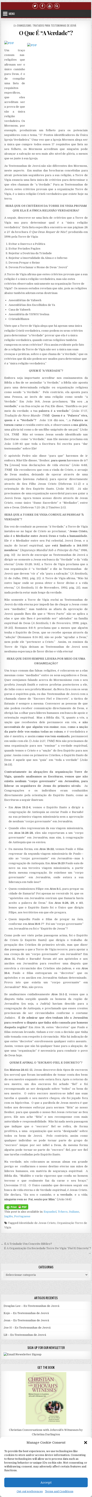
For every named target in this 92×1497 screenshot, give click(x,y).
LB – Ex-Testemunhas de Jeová (25, 1334)
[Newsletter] (23, 1354)
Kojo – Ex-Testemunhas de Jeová (26, 1313)
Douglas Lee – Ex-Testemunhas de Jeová (31, 1305)
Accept (46, 1482)
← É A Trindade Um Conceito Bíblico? (26, 1243)
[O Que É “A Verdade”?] (9, 43)
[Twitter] (35, 5)
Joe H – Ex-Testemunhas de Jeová (27, 1327)
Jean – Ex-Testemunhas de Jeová (26, 1320)
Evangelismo (24, 25)
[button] (85, 1442)
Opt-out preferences (30, 1491)
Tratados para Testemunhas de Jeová (54, 25)
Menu (12, 13)
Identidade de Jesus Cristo (37, 1223)
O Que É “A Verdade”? (46, 33)
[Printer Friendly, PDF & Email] (16, 1206)
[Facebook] (42, 5)
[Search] (57, 5)
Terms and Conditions (59, 1491)
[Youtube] (49, 5)
